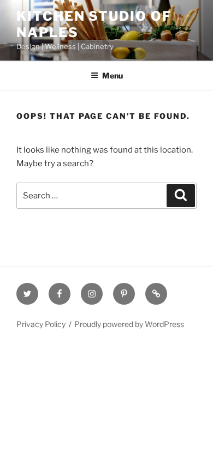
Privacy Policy (41, 324)
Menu (112, 75)
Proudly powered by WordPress (129, 324)
